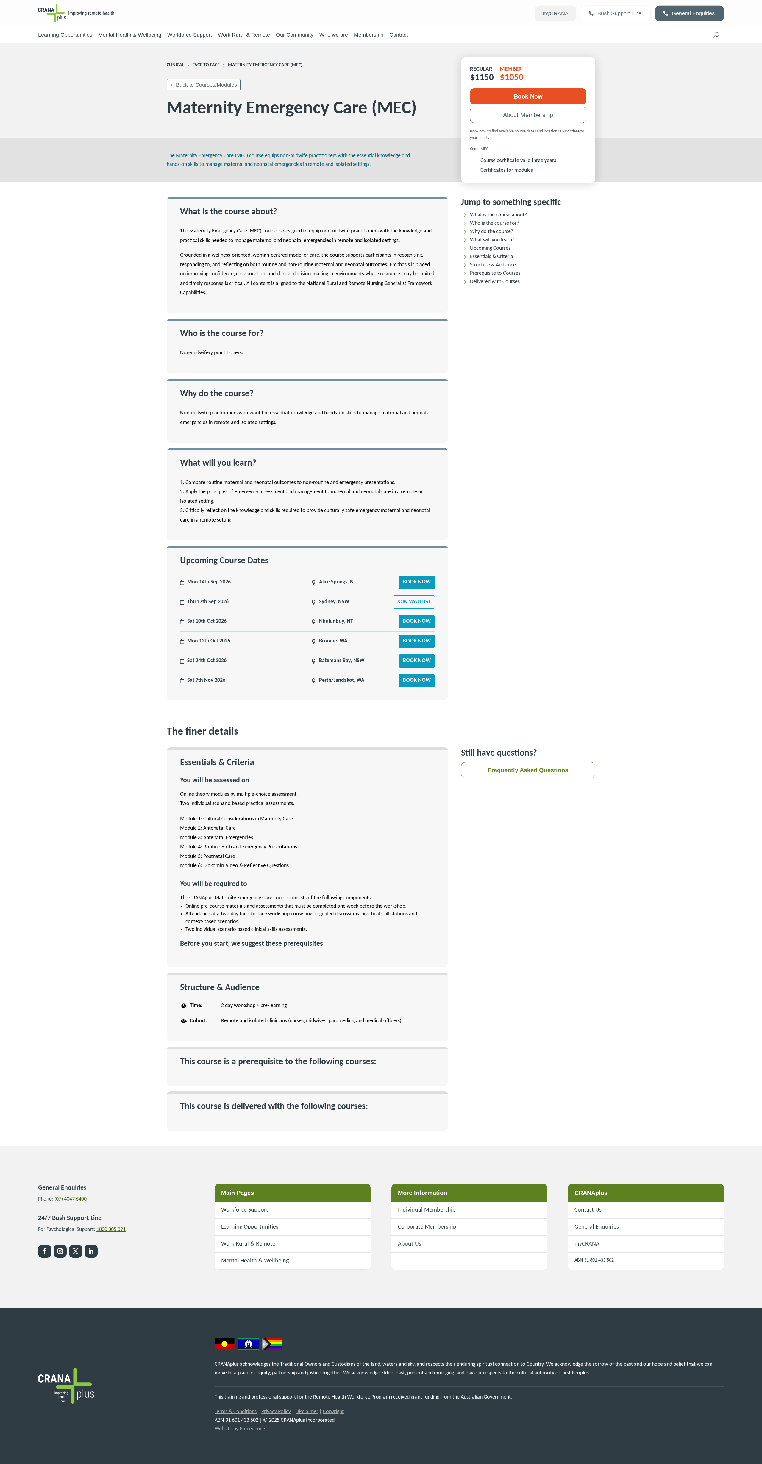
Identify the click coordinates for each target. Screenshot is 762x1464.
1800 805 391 (111, 1229)
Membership (368, 35)
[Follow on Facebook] (44, 1251)
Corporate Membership (427, 1227)
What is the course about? (498, 215)
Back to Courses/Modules (206, 85)
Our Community (294, 35)
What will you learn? (492, 240)
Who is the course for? (494, 223)
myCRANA (556, 13)
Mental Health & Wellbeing (129, 35)
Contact (398, 35)
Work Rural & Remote (244, 35)
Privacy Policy (276, 1412)
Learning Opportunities (65, 35)
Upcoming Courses (490, 248)
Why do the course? (491, 232)
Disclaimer (307, 1412)
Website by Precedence (240, 1429)
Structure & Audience (493, 265)
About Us (409, 1244)
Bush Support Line (619, 13)
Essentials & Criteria (491, 257)
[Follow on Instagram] (60, 1251)
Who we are (333, 35)
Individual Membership (427, 1210)
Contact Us (588, 1210)
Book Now (528, 96)
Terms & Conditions (236, 1412)
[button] (716, 35)
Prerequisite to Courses (495, 273)
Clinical (175, 65)
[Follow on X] (75, 1251)
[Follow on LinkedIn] (91, 1251)
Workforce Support (189, 35)
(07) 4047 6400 (70, 1199)
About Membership (528, 115)
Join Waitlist (414, 602)
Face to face (206, 65)
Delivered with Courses (495, 282)
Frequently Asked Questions (528, 770)
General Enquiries (693, 13)
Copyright (333, 1412)
